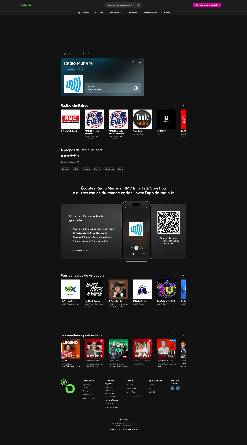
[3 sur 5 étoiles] (68, 155)
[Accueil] (65, 54)
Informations (70, 69)
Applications (131, 389)
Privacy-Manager (111, 407)
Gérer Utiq (109, 404)
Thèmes (166, 13)
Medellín (76, 169)
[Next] (183, 104)
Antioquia (86, 169)
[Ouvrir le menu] (225, 5)
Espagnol (65, 169)
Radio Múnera (94, 90)
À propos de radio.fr (87, 386)
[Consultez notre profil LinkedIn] (172, 388)
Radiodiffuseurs (89, 398)
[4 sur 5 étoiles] (71, 155)
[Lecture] (136, 88)
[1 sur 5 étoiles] (62, 155)
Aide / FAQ (131, 392)
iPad (150, 389)
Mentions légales (111, 400)
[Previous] (176, 104)
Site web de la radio (68, 162)
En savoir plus (79, 250)
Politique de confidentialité (110, 395)
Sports (81, 69)
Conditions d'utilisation (109, 389)
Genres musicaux (150, 13)
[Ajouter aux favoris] (133, 62)
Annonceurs (87, 395)
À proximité (132, 13)
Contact (130, 385)
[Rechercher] (139, 5)
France (125, 419)
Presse (85, 391)
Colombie (97, 169)
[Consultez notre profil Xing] (178, 388)
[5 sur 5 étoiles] (74, 155)
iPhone (151, 385)
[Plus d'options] (139, 62)
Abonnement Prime (134, 396)
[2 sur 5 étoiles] (65, 155)
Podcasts (99, 13)
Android (152, 392)
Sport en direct (115, 13)
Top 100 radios (83, 13)
